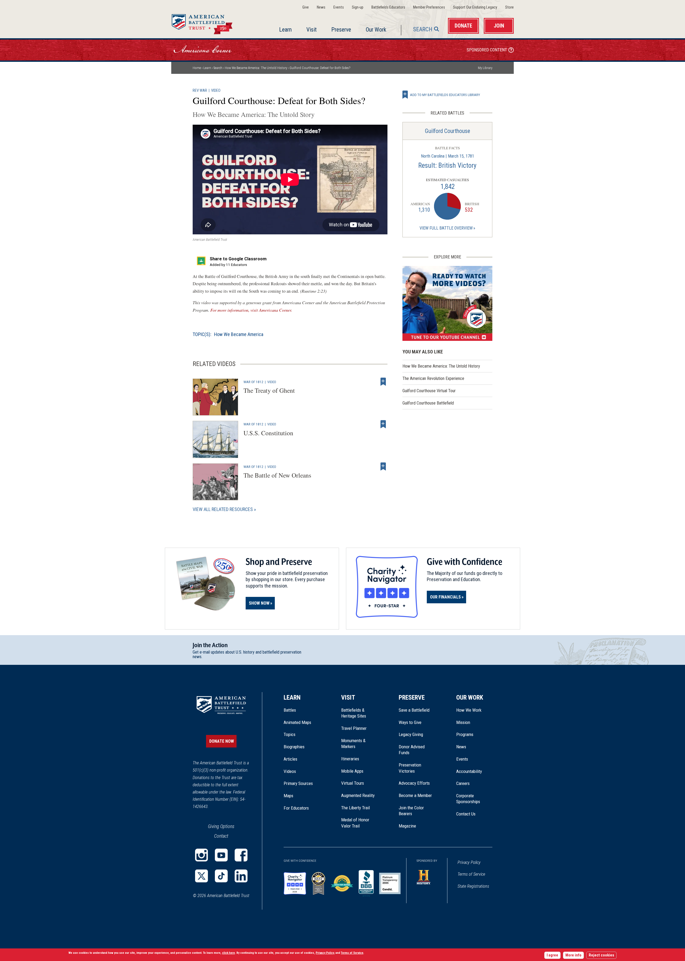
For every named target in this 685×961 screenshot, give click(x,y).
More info (573, 955)
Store (509, 7)
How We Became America (238, 334)
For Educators (296, 808)
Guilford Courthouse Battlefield (428, 403)
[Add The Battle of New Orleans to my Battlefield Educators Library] (383, 467)
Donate (463, 26)
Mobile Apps (352, 771)
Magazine (407, 826)
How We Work (468, 710)
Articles (290, 759)
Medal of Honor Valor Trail (358, 823)
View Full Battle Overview (446, 228)
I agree (552, 955)
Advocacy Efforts (414, 783)
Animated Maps (297, 722)
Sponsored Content (487, 49)
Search (422, 29)
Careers (463, 783)
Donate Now (221, 741)
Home (208, 22)
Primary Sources (298, 783)
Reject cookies (601, 955)
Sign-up (357, 7)
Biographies (294, 746)
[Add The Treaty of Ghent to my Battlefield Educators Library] (383, 382)
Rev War (200, 90)
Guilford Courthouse (447, 131)
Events (338, 7)
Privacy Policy (469, 862)
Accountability (469, 771)
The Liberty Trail (359, 808)
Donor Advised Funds (412, 749)
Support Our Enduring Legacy (475, 7)
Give (305, 7)
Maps (288, 795)
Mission (463, 722)
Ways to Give (410, 722)
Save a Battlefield (414, 710)
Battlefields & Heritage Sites (353, 713)
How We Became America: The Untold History (256, 68)
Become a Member (415, 795)
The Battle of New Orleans (277, 475)
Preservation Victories (410, 767)
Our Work (376, 29)
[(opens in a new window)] (447, 303)
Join (499, 26)
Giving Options (221, 826)
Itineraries (350, 758)
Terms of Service (471, 874)
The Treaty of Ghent (269, 390)
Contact (221, 836)
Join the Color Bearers (411, 810)
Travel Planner (354, 728)
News (321, 7)
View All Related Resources (223, 509)
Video (215, 90)
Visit (311, 29)
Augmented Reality (358, 795)
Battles (290, 710)
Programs (464, 734)
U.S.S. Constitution (268, 433)
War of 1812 (253, 382)
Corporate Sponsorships (468, 798)
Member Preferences (429, 7)
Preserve (341, 29)
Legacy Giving (417, 734)
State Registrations (473, 886)
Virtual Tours (352, 783)
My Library (485, 68)
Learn (285, 29)
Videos (290, 771)
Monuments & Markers (353, 743)
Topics (289, 734)
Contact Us (465, 814)
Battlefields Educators (388, 7)
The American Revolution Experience (433, 378)
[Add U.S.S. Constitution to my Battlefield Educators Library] (383, 424)
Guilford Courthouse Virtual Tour (429, 390)
